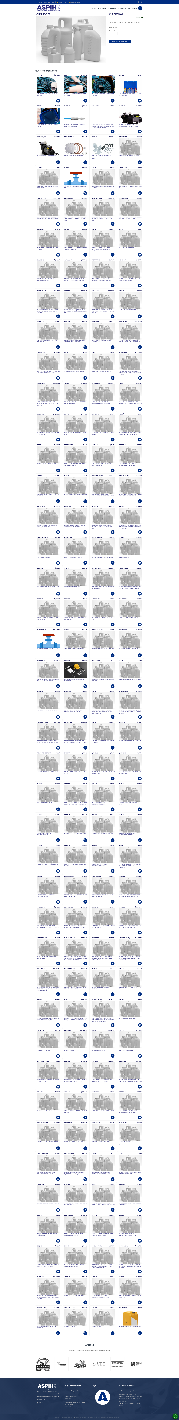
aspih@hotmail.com (76, 2)
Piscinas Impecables (71, 1396)
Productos (132, 8)
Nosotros (102, 8)
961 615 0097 (63, 2)
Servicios (112, 8)
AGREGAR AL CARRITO (121, 41)
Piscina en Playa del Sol (72, 1391)
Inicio (93, 8)
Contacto (122, 8)
